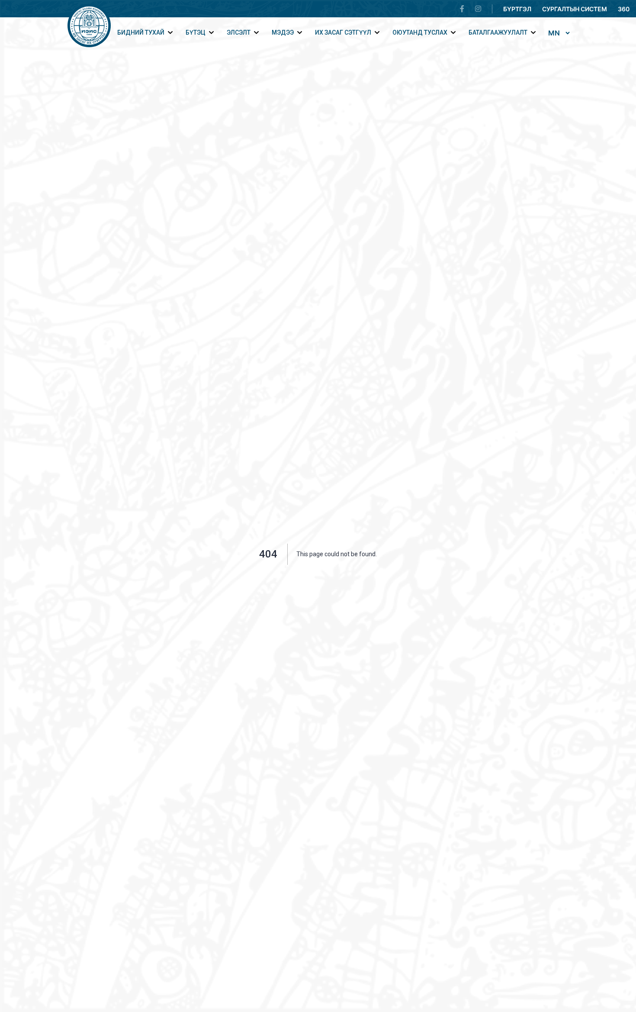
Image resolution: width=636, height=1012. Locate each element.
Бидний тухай (140, 32)
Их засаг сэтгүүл (343, 32)
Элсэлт (239, 32)
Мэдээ (283, 32)
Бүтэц (196, 32)
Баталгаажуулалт (498, 32)
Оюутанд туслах (419, 32)
